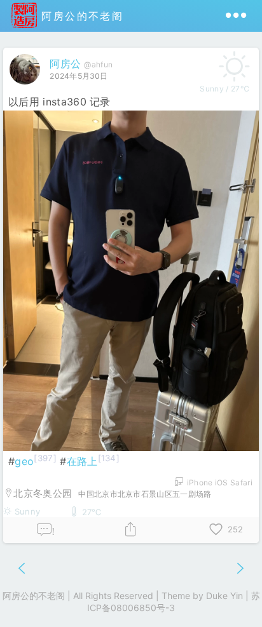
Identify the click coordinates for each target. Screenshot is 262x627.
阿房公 (65, 63)
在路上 (82, 461)
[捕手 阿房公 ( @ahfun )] (26, 87)
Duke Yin (224, 595)
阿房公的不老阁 (80, 16)
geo (24, 461)
